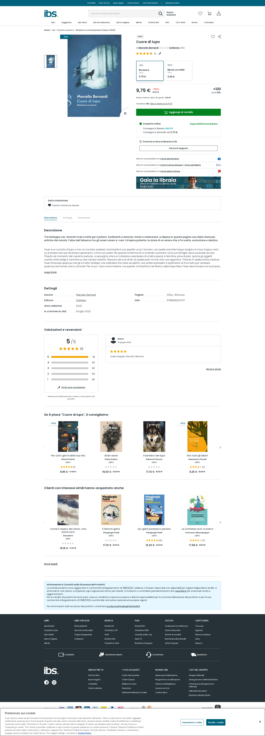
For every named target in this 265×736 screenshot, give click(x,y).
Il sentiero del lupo (154, 455)
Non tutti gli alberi (197, 455)
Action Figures (171, 643)
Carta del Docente (169, 158)
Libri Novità (49, 626)
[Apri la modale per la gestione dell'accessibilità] (218, 708)
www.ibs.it (180, 591)
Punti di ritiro (104, 3)
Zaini (197, 639)
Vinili (107, 634)
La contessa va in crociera (197, 529)
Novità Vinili (110, 639)
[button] (160, 13)
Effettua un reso (129, 684)
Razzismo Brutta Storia (199, 695)
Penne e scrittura (203, 634)
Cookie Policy (84, 732)
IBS (147, 103)
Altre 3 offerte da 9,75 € (161, 103)
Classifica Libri (51, 630)
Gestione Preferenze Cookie (134, 692)
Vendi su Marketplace (165, 684)
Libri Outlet (49, 634)
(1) (81, 348)
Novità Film (140, 626)
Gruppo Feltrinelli (196, 675)
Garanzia (126, 688)
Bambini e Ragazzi (143, 643)
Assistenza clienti (172, 3)
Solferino (174, 47)
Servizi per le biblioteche (166, 675)
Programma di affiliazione (167, 679)
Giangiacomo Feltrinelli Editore (203, 679)
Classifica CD (111, 630)
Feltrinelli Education (198, 691)
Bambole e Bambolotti (175, 639)
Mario (121, 338)
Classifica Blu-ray (143, 634)
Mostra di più (213, 369)
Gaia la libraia (95, 688)
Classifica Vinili (112, 643)
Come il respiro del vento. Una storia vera (68, 530)
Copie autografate (83, 634)
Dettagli (67, 217)
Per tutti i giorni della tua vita (68, 455)
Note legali (51, 564)
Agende (199, 630)
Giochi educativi (173, 630)
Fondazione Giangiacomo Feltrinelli (201, 685)
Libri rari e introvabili (83, 630)
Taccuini (199, 626)
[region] (132, 722)
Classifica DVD (142, 630)
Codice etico (161, 692)
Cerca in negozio (178, 148)
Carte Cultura (133, 3)
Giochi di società (173, 634)
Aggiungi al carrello (180, 112)
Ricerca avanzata (171, 13)
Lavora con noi (162, 688)
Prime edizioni (80, 626)
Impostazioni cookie (192, 722)
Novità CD (109, 626)
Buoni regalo (118, 3)
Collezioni (78, 639)
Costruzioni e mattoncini (176, 626)
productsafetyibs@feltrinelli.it (123, 606)
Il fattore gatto (111, 529)
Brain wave (111, 455)
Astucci (198, 643)
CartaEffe (91, 3)
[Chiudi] (260, 721)
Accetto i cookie (216, 722)
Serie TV (138, 639)
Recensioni (84, 217)
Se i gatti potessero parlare (154, 529)
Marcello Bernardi (148, 47)
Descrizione (50, 217)
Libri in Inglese (50, 639)
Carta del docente (150, 3)
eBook (47, 643)
